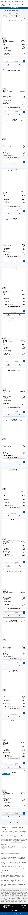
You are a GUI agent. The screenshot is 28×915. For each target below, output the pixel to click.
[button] (16, 5)
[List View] (15, 16)
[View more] (26, 1)
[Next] (20, 822)
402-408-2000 (20, 1)
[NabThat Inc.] (25, 907)
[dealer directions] (2, 906)
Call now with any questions (16, 841)
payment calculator (5, 879)
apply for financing (5, 881)
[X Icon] (12, 910)
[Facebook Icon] (16, 910)
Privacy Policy (23, 905)
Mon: (6, 1)
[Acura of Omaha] (7, 5)
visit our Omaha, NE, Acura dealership (8, 843)
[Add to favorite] (24, 18)
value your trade (14, 857)
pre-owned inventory (10, 852)
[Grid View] (12, 16)
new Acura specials (5, 854)
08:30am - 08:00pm (12, 1)
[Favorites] (18, 5)
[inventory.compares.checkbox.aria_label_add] (3, 18)
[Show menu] (26, 5)
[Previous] (7, 822)
